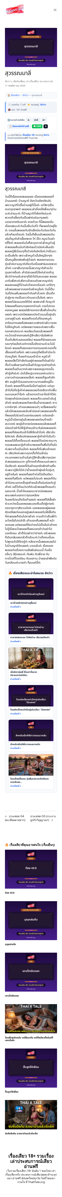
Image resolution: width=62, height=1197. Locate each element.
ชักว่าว (8, 81)
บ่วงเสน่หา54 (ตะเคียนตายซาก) (15, 818)
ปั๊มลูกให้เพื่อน (11, 1092)
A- (29, 120)
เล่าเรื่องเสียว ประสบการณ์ (39, 81)
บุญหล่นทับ (10, 944)
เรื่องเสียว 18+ (28, 135)
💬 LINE (37, 126)
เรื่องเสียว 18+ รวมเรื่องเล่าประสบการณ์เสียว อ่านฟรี (31, 1161)
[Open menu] (55, 10)
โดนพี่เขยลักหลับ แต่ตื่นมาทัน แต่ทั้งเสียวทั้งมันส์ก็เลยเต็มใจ (29, 1039)
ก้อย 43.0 (9, 893)
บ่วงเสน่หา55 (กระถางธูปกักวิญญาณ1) (43, 818)
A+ (43, 120)
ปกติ (36, 120)
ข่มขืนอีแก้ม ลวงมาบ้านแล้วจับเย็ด (21, 1133)
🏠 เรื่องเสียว (13, 95)
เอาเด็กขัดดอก (12, 996)
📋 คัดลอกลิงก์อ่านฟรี (19, 126)
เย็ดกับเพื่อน (19, 81)
